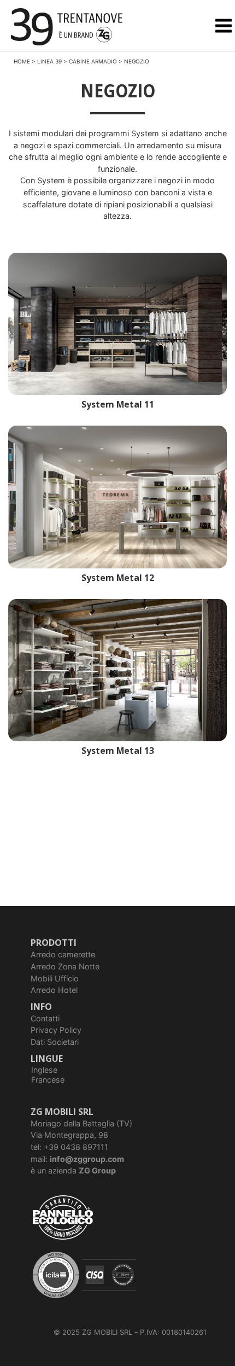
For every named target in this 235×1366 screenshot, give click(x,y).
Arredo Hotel (54, 990)
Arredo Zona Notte (65, 966)
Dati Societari (55, 1042)
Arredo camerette (63, 954)
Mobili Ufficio (55, 978)
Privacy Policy (56, 1029)
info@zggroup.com (87, 1159)
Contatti (45, 1018)
